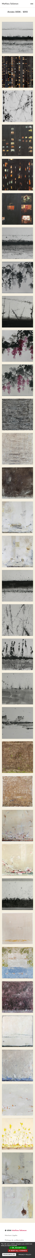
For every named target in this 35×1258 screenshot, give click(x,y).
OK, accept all (18, 1248)
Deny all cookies (18, 1250)
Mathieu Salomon (10, 4)
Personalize (9, 1254)
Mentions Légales (11, 1235)
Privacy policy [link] (25, 1254)
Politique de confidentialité (14, 1240)
